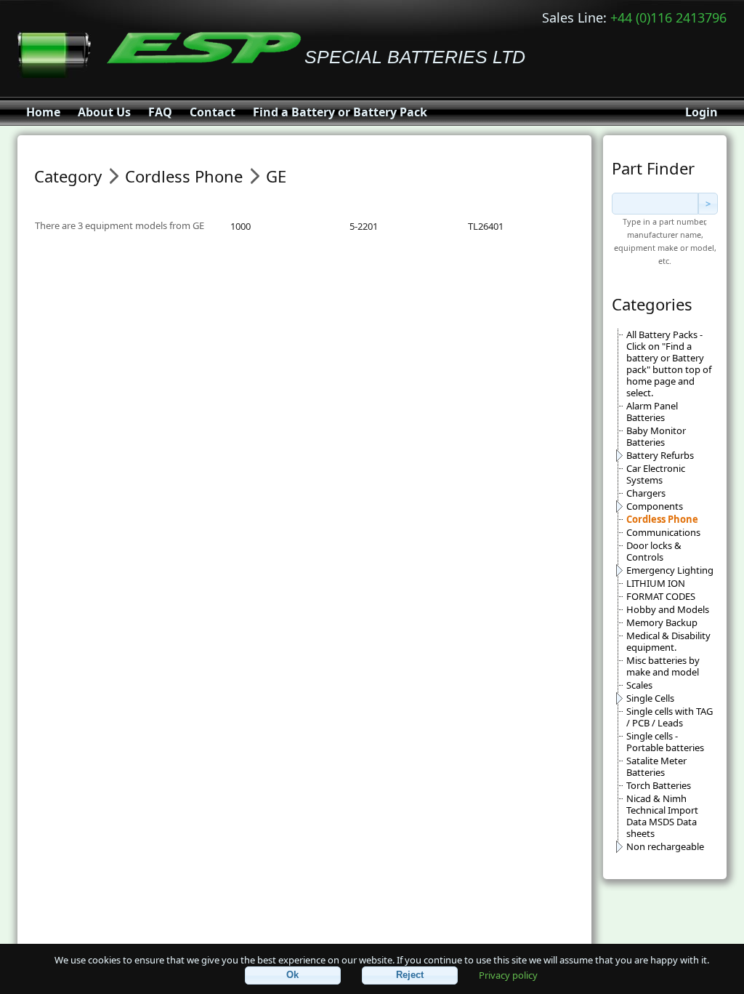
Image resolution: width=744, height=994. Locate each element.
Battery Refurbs (660, 455)
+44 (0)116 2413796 (668, 17)
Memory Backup (662, 622)
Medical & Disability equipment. (668, 641)
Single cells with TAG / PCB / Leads (669, 717)
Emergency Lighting (669, 570)
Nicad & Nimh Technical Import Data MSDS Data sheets (662, 816)
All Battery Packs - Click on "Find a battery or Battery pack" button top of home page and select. (668, 363)
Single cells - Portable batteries (665, 741)
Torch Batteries (658, 785)
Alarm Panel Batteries (652, 411)
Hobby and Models (667, 609)
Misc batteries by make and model (663, 666)
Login (701, 112)
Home (43, 112)
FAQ (160, 112)
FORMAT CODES (660, 596)
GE (276, 176)
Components (654, 506)
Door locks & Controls (654, 551)
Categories (652, 304)
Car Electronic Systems (655, 474)
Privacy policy (508, 974)
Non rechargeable (665, 846)
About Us (104, 112)
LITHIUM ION (655, 583)
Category (68, 176)
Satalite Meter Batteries (656, 766)
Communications (663, 532)
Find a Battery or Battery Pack (340, 112)
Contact (212, 112)
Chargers (646, 493)
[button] (293, 975)
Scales (639, 685)
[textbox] (655, 203)
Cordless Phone (662, 519)
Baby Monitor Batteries (656, 436)
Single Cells (650, 698)
